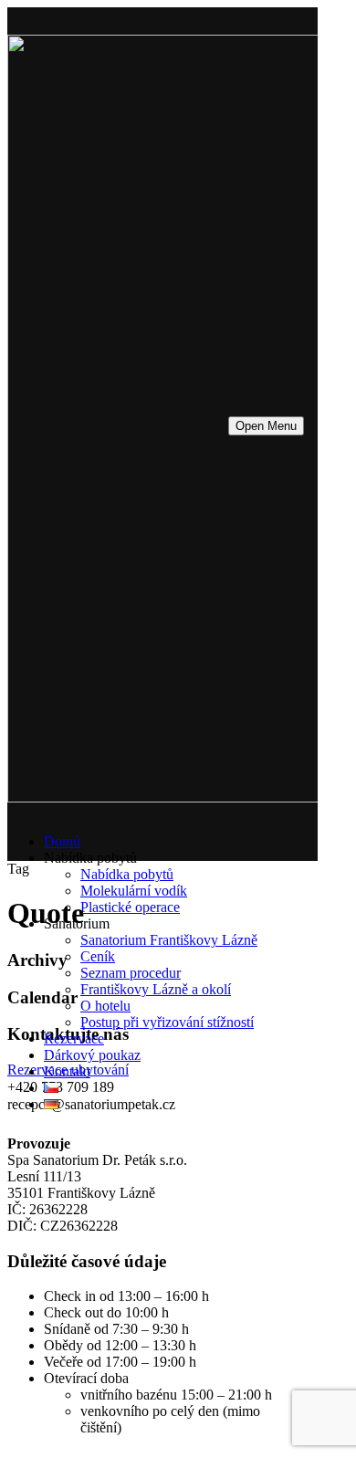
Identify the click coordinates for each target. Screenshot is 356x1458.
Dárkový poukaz (92, 1055)
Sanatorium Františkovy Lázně (168, 940)
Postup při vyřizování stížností (167, 1022)
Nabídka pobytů (126, 874)
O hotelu (105, 1005)
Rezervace (74, 1038)
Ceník (97, 956)
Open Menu (266, 426)
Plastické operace (130, 907)
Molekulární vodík (133, 890)
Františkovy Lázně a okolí (155, 989)
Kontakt (67, 1071)
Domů (62, 841)
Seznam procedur (130, 973)
